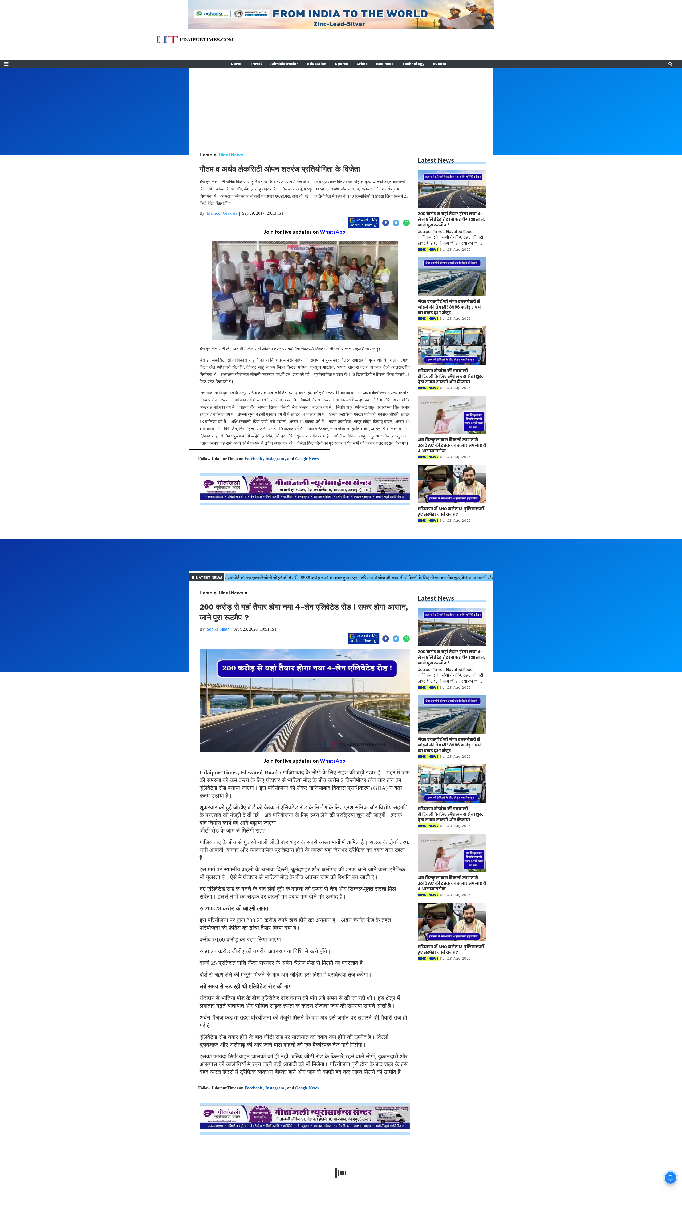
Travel (256, 64)
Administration (284, 64)
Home (206, 154)
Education (316, 64)
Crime (362, 64)
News (236, 64)
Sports (341, 64)
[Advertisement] (341, 105)
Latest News (436, 160)
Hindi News (231, 154)
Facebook (253, 458)
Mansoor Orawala (222, 213)
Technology (413, 64)
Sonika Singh (218, 629)
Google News (307, 458)
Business (384, 64)
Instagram (274, 458)
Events (439, 64)
